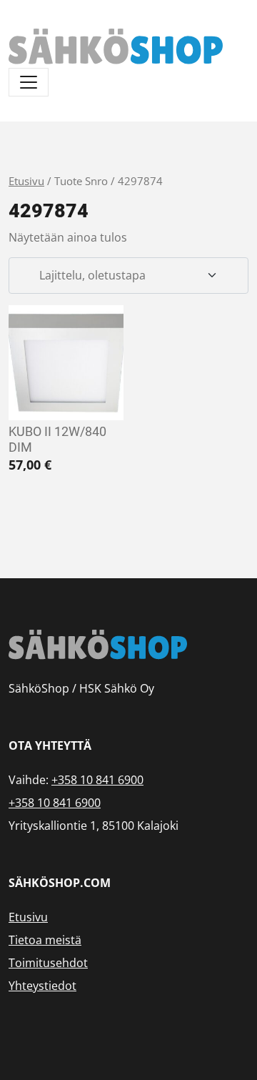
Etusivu (26, 181)
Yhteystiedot (42, 986)
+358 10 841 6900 (97, 780)
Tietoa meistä (45, 940)
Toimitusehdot (48, 963)
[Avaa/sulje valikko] (29, 82)
